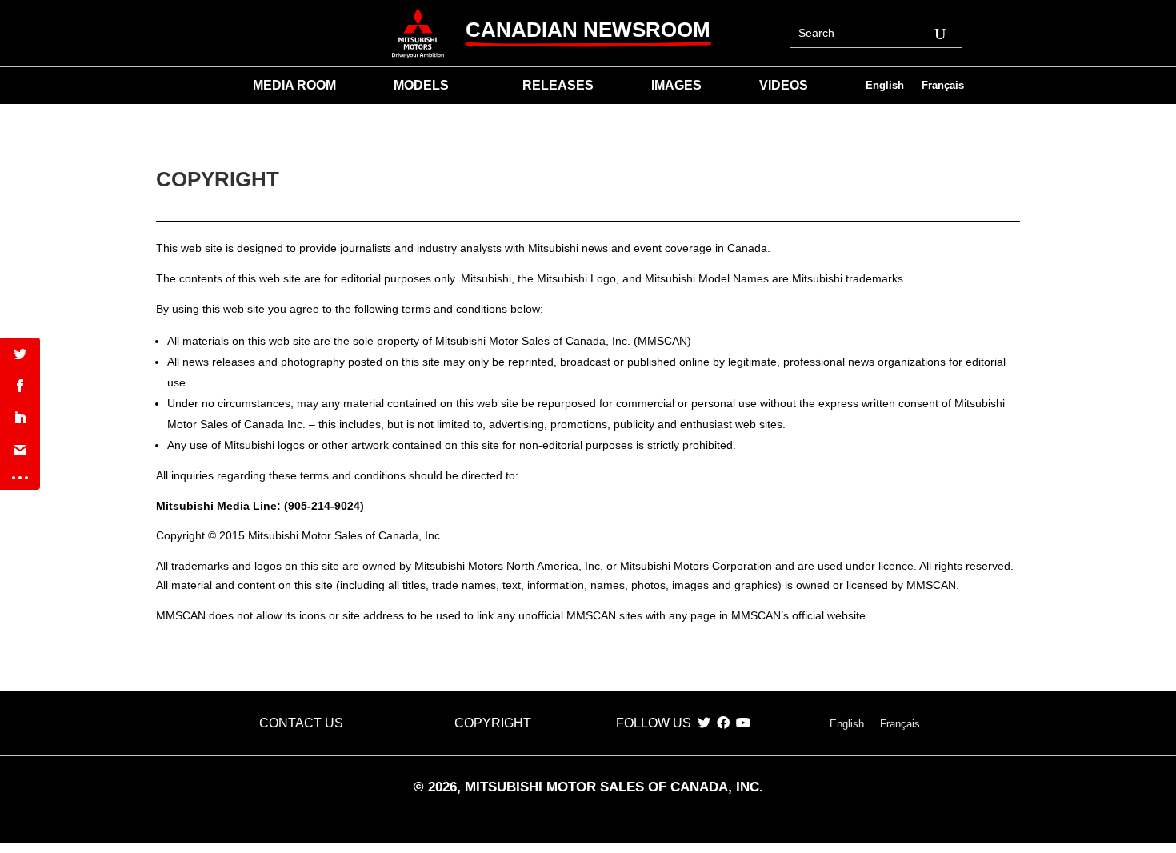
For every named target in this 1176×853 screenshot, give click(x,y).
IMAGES (676, 86)
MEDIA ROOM (294, 86)
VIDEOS (783, 86)
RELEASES (558, 86)
